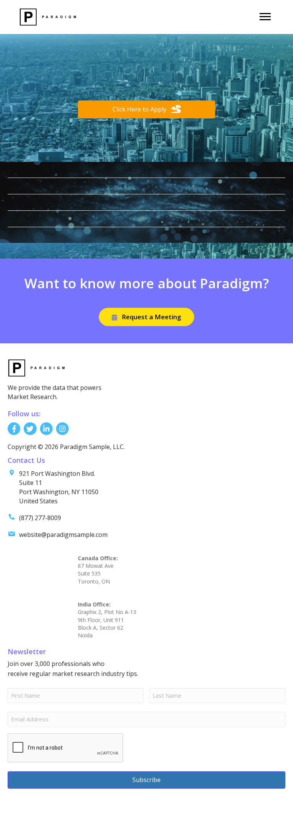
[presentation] (66, 748)
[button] (146, 317)
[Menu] (265, 16)
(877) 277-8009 (40, 518)
